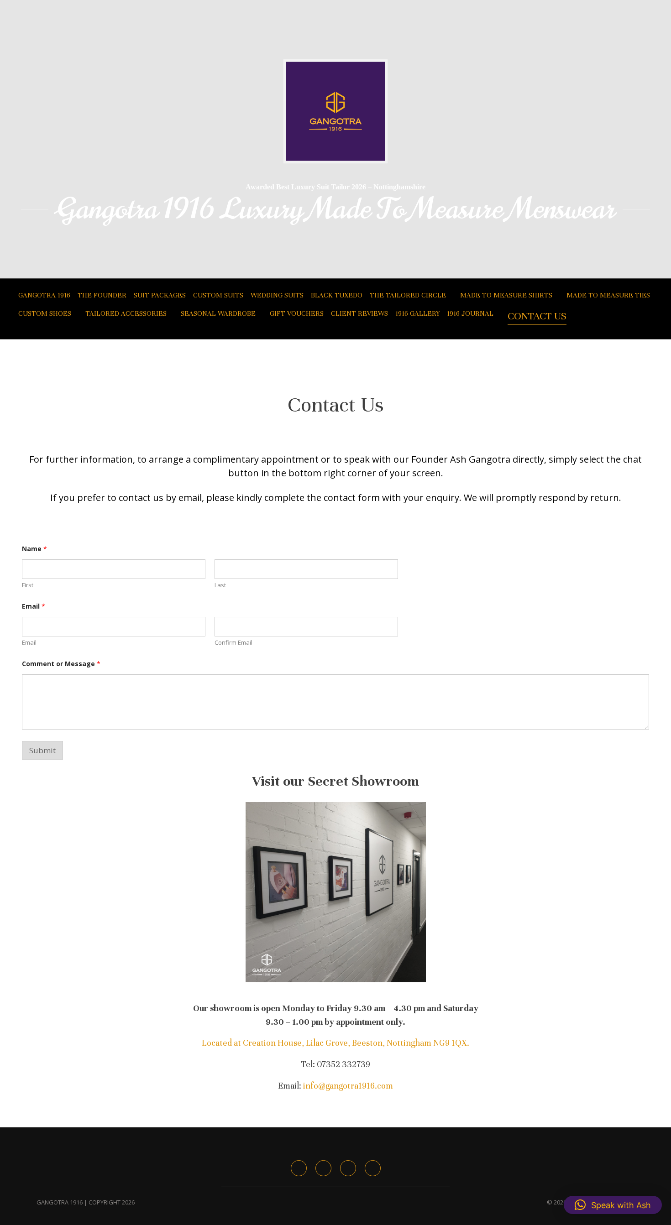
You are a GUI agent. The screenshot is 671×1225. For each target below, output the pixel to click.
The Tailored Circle (408, 295)
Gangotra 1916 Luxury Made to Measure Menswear (335, 208)
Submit (42, 750)
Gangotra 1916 (44, 295)
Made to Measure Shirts (506, 295)
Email (29, 642)
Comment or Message (61, 663)
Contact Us (537, 316)
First (27, 585)
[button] (613, 1205)
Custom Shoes (44, 313)
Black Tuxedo (336, 295)
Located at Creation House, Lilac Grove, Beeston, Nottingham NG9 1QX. (335, 1042)
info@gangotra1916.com (348, 1085)
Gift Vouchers (297, 313)
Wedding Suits (277, 295)
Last (220, 585)
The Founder (102, 295)
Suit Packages (160, 295)
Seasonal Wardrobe (218, 313)
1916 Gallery (417, 313)
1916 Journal (470, 313)
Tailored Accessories (126, 313)
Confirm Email (233, 642)
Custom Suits (218, 295)
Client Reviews (359, 313)
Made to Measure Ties (608, 295)
